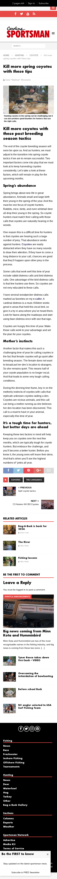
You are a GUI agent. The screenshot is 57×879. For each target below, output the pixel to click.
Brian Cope (24, 533)
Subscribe (44, 3)
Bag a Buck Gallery (15, 805)
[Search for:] (29, 45)
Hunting (19, 55)
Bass (6, 750)
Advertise (9, 840)
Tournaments (11, 767)
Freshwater (10, 754)
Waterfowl (10, 788)
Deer (6, 784)
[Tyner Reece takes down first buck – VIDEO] (9, 661)
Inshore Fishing (12, 758)
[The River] (9, 545)
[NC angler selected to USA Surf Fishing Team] (9, 708)
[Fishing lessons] (9, 561)
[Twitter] (21, 14)
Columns (8, 818)
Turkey (7, 797)
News (6, 746)
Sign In (31, 3)
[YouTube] (28, 14)
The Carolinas (34, 480)
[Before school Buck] (9, 692)
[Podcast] (34, 14)
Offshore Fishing (13, 763)
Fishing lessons (27, 558)
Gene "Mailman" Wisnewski (18, 80)
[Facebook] (15, 14)
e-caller (37, 299)
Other (6, 801)
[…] (43, 648)
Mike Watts (24, 546)
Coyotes (27, 244)
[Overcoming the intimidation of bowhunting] (9, 677)
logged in (20, 589)
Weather (8, 827)
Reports (8, 823)
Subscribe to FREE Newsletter (25, 872)
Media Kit (9, 844)
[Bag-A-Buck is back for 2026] (9, 529)
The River (24, 542)
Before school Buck (30, 689)
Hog (5, 793)
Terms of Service (13, 848)
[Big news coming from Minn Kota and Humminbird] (28, 611)
